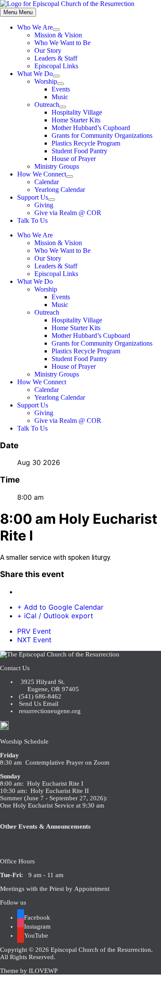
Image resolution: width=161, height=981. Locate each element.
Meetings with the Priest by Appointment (54, 888)
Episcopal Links (56, 66)
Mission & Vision (58, 35)
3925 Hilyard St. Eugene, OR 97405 (48, 685)
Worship (45, 81)
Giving (43, 205)
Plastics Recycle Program (86, 143)
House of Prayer (74, 158)
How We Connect (41, 174)
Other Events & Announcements (45, 826)
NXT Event (34, 639)
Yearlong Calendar (59, 189)
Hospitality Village (77, 112)
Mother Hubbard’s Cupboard (91, 127)
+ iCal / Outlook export (55, 615)
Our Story (47, 50)
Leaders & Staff (55, 58)
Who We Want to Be (62, 42)
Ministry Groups (56, 166)
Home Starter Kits (76, 120)
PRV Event (34, 631)
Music (60, 96)
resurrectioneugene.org (50, 711)
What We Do (35, 73)
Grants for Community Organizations (102, 135)
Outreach (46, 104)
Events (61, 89)
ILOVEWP (43, 970)
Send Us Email (37, 703)
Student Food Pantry (79, 151)
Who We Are (35, 27)
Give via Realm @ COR (67, 212)
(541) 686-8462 (39, 696)
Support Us (32, 197)
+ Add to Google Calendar (60, 607)
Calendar (46, 181)
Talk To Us (32, 220)
